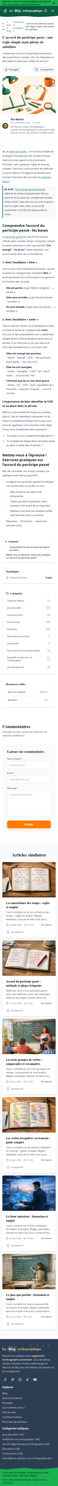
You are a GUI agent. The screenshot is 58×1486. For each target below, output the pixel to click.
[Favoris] (45, 10)
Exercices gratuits (12, 1398)
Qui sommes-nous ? (13, 1407)
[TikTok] (27, 1379)
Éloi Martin (17, 119)
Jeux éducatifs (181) (13, 1434)
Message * (12, 788)
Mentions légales (28, 1475)
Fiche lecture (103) (12, 1453)
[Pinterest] (12, 1379)
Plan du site (8, 1412)
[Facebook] (5, 1379)
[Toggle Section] (6, 548)
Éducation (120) (11, 1448)
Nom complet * (14, 758)
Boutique (7, 1402)
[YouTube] (35, 1379)
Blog (4, 1393)
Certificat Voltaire (12, 1417)
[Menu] (53, 11)
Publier (29, 824)
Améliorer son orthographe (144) (21, 1439)
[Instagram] (20, 1379)
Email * (10, 773)
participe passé (17, 151)
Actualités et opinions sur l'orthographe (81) (27, 1458)
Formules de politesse (14, 1421)
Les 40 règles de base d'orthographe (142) (26, 1444)
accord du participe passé (30, 189)
